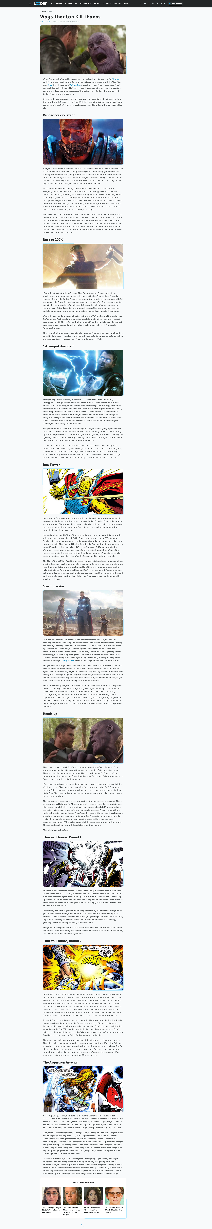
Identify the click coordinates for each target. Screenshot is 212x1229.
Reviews (117, 3)
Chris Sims (46, 22)
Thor (50, 85)
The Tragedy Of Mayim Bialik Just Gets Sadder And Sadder (51, 1210)
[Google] (161, 4)
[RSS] (165, 4)
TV (76, 3)
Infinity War (75, 85)
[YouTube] (145, 4)
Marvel (51, 11)
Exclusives (56, 3)
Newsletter (177, 3)
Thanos (115, 79)
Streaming (85, 3)
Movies (68, 3)
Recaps (97, 3)
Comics (107, 3)
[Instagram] (153, 4)
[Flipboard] (157, 4)
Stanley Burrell (67, 660)
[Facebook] (141, 4)
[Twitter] (149, 4)
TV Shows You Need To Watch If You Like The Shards (114, 1210)
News (127, 3)
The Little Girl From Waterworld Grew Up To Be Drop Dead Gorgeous (71, 1211)
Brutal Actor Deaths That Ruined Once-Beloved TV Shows (92, 1210)
